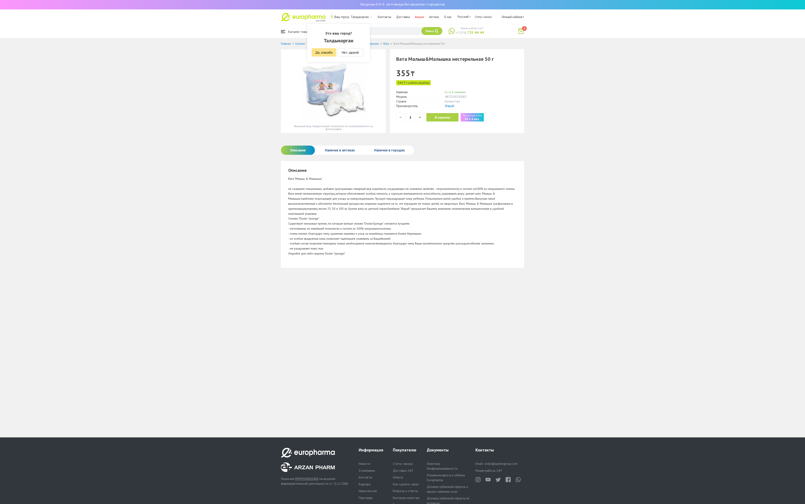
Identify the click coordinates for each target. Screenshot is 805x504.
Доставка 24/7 (403, 471)
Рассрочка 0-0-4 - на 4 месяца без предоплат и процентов (402, 4)
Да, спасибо (324, 52)
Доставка (403, 17)
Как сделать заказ (406, 484)
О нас (448, 17)
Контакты (384, 17)
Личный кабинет (512, 17)
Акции (419, 17)
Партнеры (366, 498)
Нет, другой (350, 52)
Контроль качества (406, 498)
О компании (367, 471)
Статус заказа (483, 17)
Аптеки (434, 17)
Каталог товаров (300, 32)
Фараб (449, 106)
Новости (364, 464)
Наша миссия (368, 491)
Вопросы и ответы (405, 491)
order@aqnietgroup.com (500, 464)
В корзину (442, 117)
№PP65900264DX (306, 479)
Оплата (398, 477)
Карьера (364, 484)
